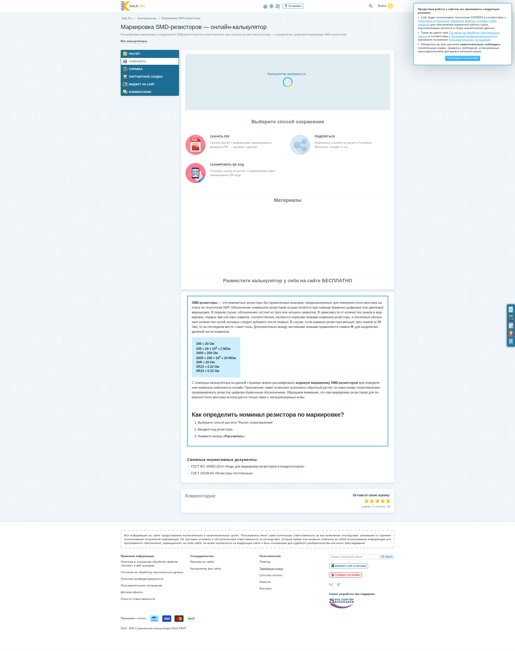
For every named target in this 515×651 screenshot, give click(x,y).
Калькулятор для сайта (205, 568)
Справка (135, 69)
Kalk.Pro (127, 18)
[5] (388, 501)
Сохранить (137, 61)
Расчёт (134, 53)
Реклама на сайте (202, 561)
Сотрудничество (202, 556)
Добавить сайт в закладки (350, 565)
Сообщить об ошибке (347, 575)
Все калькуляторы (134, 41)
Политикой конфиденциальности (472, 36)
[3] (377, 501)
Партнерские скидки (145, 76)
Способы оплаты (271, 575)
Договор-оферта (132, 592)
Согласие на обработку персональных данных (152, 572)
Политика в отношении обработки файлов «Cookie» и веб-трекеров (149, 563)
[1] (366, 501)
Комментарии (139, 92)
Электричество (147, 18)
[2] (372, 501)
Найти (388, 556)
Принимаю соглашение (462, 58)
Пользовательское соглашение (141, 585)
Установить (295, 6)
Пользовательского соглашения (469, 39)
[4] (382, 501)
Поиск (371, 6)
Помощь (265, 561)
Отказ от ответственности (138, 599)
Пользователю (270, 556)
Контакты (266, 588)
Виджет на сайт (141, 84)
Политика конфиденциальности (142, 578)
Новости (265, 581)
